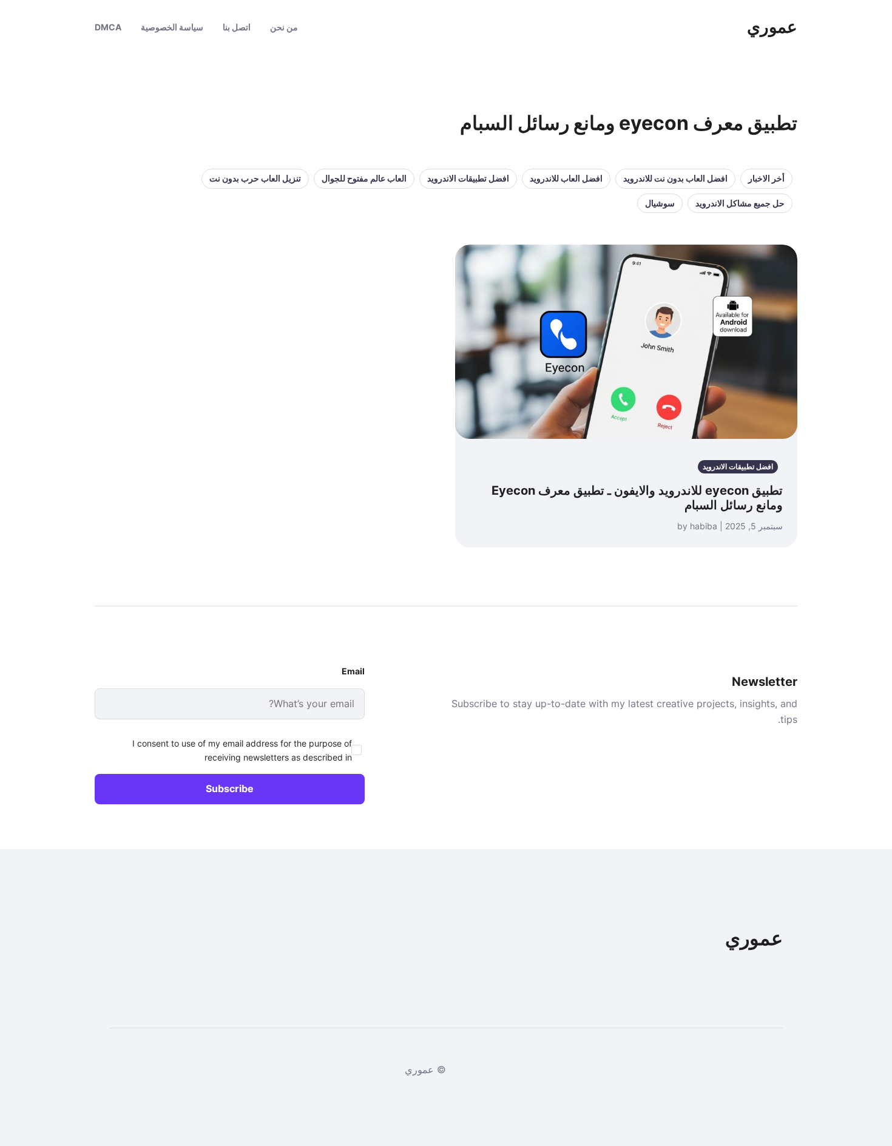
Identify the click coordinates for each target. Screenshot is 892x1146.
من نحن (284, 27)
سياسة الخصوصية (172, 27)
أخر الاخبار (766, 178)
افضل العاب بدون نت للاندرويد (675, 178)
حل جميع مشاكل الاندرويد (740, 203)
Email (353, 671)
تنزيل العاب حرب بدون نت (255, 178)
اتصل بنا (237, 27)
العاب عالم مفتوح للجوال (364, 178)
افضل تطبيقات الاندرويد (468, 178)
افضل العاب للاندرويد (566, 178)
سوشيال (660, 203)
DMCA (108, 27)
